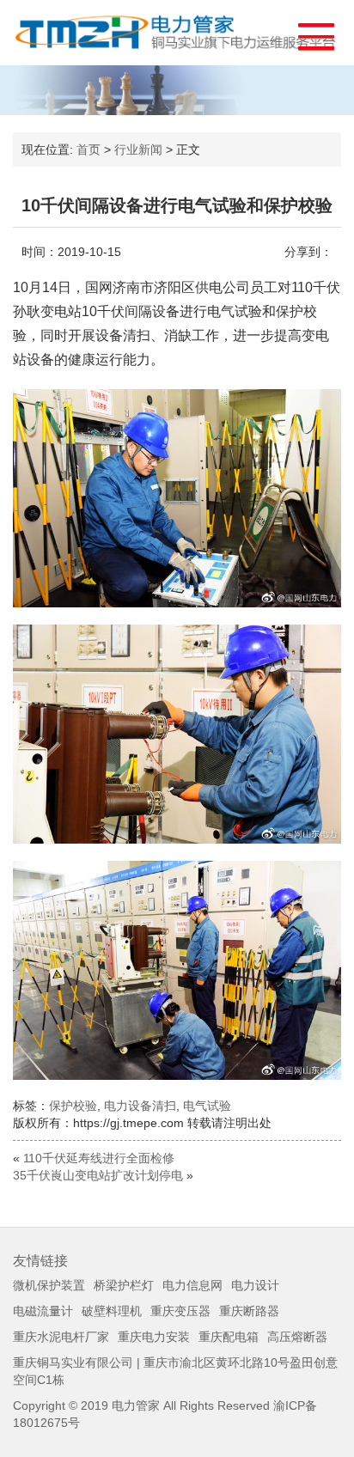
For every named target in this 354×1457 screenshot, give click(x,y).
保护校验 (73, 1106)
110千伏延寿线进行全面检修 (98, 1158)
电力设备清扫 (140, 1106)
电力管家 (136, 1405)
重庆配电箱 (228, 1337)
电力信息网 (192, 1285)
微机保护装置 (49, 1285)
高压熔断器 (297, 1337)
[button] (308, 32)
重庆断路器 (249, 1311)
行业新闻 (138, 149)
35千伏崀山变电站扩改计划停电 (98, 1175)
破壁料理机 (112, 1311)
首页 (88, 149)
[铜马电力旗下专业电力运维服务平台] (177, 33)
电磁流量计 (43, 1311)
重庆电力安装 (154, 1337)
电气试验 (207, 1106)
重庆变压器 (180, 1311)
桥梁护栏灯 (124, 1285)
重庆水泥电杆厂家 (61, 1337)
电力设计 (255, 1285)
